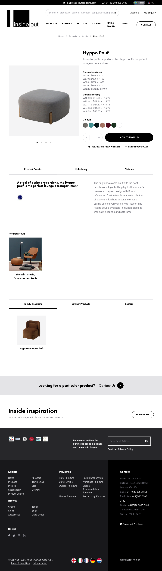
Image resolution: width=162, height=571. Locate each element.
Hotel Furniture (66, 477)
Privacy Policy (125, 449)
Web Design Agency (130, 559)
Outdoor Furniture (68, 485)
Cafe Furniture (66, 481)
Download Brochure (132, 524)
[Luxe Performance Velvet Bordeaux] (108, 125)
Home (61, 36)
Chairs (11, 506)
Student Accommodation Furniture (91, 489)
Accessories (14, 514)
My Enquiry (150, 12)
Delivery (36, 489)
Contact (146, 24)
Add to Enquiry (130, 137)
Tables (35, 506)
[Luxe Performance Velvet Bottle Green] (113, 125)
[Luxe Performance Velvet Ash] (85, 125)
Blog (34, 485)
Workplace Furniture (93, 481)
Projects (82, 23)
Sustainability (14, 489)
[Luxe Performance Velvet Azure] (91, 125)
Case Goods (38, 514)
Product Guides (16, 493)
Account (134, 12)
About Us (36, 477)
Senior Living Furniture (94, 496)
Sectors (97, 23)
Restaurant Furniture (93, 477)
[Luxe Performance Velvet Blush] (102, 125)
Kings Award (111, 25)
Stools (85, 36)
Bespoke (67, 23)
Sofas (34, 510)
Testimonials (38, 481)
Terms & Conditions (20, 562)
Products (51, 23)
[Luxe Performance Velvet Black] (96, 125)
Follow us (142, 414)
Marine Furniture (67, 496)
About (126, 23)
